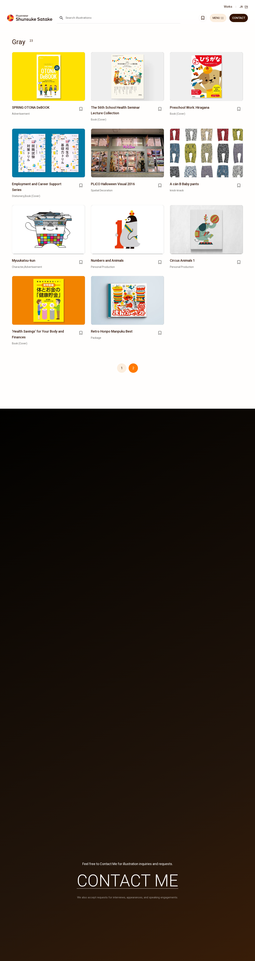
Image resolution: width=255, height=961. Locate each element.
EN (246, 6)
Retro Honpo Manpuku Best (112, 331)
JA (241, 6)
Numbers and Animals (107, 260)
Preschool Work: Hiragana (189, 107)
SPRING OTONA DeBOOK (30, 107)
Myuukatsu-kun (23, 260)
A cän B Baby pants (184, 184)
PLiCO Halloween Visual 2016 (113, 184)
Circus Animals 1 (182, 260)
